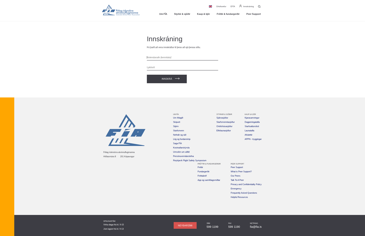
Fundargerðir (203, 171)
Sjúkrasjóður (222, 118)
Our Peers (235, 176)
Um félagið (178, 118)
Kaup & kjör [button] (203, 14)
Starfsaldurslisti (252, 126)
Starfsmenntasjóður (225, 122)
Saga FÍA (177, 143)
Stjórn (176, 126)
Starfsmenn (178, 130)
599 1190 (234, 226)
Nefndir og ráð (179, 135)
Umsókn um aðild (181, 152)
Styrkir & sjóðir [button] (182, 14)
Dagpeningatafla (252, 122)
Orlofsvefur (221, 6)
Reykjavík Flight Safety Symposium (189, 160)
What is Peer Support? (241, 171)
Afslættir (248, 135)
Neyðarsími (185, 225)
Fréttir (200, 167)
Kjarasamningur (252, 118)
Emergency (236, 188)
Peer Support (237, 167)
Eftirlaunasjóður (223, 130)
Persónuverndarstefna (183, 156)
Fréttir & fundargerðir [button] (228, 14)
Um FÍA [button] (163, 14)
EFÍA (233, 6)
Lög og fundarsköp (181, 139)
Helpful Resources (239, 197)
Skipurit (176, 122)
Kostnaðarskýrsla (181, 147)
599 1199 (212, 226)
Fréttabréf (202, 176)
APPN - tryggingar (253, 139)
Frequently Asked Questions (244, 193)
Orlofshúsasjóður (224, 126)
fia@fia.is (256, 226)
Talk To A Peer (237, 180)
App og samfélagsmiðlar (209, 180)
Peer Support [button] (253, 14)
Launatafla (249, 130)
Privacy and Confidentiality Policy (246, 184)
